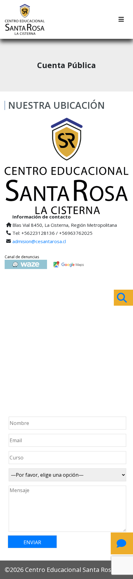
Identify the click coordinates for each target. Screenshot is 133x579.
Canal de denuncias (22, 256)
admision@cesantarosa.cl (39, 241)
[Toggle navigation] (121, 19)
